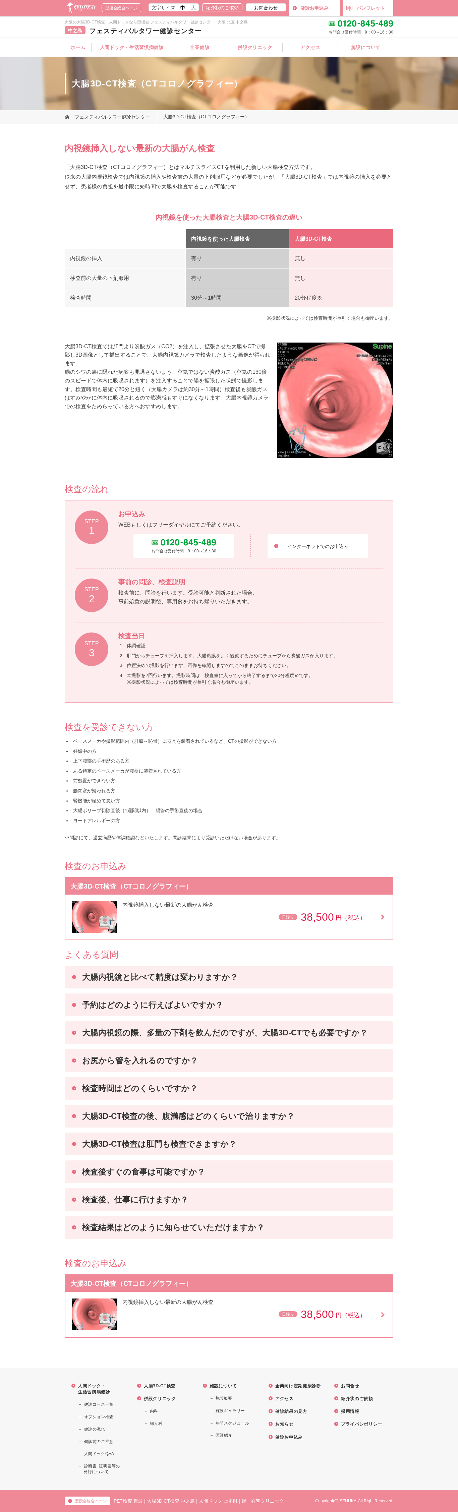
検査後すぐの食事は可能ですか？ (143, 1171)
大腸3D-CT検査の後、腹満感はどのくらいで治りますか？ (188, 1116)
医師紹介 (224, 1435)
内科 (154, 1411)
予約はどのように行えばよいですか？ (152, 1004)
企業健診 (200, 47)
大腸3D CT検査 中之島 (171, 1501)
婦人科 (156, 1423)
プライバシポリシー (361, 1424)
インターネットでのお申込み (317, 546)
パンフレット (371, 8)
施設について (366, 47)
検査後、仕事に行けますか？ (135, 1199)
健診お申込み (314, 8)
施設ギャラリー (230, 1410)
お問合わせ (266, 7)
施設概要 (224, 1398)
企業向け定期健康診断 (298, 1385)
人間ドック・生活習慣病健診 (132, 47)
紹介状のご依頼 (222, 7)
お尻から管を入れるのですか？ (140, 1060)
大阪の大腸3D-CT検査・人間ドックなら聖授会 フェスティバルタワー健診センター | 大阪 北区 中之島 (156, 22)
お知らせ (284, 1424)
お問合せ (350, 1385)
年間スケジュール (232, 1423)
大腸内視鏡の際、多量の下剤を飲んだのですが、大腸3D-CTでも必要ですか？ (225, 1032)
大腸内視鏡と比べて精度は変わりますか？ (160, 976)
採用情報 (350, 1411)
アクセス (310, 47)
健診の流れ (94, 1429)
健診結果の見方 (291, 1411)
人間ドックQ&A (99, 1453)
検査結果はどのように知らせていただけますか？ (173, 1227)
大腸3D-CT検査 (160, 1385)
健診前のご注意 (99, 1441)
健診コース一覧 (99, 1404)
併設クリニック (255, 47)
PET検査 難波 (128, 1501)
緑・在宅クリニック (263, 1501)
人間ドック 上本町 (218, 1501)
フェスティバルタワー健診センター (145, 30)
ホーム (78, 47)
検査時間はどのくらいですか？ (140, 1088)
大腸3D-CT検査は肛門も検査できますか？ (159, 1143)
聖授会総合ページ (121, 8)
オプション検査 (99, 1416)
